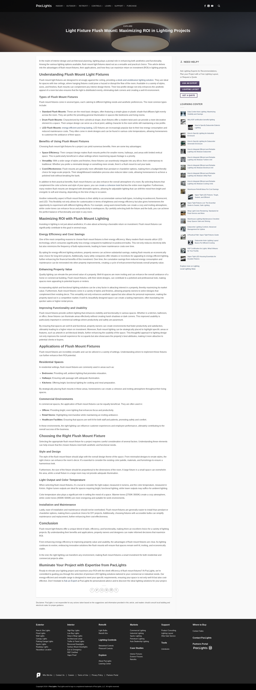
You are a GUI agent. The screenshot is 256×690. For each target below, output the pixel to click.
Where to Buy (199, 625)
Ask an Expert (70, 581)
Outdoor (70, 6)
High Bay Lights (73, 630)
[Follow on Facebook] (205, 6)
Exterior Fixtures (136, 657)
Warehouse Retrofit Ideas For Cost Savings (203, 189)
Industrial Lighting (137, 633)
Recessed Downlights (75, 644)
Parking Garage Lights (44, 641)
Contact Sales (198, 631)
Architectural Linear (74, 639)
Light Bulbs (103, 630)
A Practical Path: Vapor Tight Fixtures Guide (203, 235)
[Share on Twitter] (97, 590)
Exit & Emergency (74, 650)
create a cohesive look (109, 185)
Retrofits (133, 659)
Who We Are (47, 675)
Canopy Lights (41, 639)
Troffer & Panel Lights (75, 641)
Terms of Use (83, 675)
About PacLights (105, 661)
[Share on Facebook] (92, 590)
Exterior (40, 625)
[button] (219, 6)
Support (119, 6)
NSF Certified (72, 652)
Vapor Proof (71, 655)
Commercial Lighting (138, 630)
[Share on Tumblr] (116, 590)
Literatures (165, 649)
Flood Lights (40, 633)
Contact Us (60, 675)
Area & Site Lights (43, 630)
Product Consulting (168, 630)
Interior (71, 625)
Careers (71, 675)
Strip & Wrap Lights (74, 636)
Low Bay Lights (73, 633)
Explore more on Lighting (189, 266)
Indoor (59, 6)
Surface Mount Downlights (77, 647)
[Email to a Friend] (101, 590)
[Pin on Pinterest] (106, 590)
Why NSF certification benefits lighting (201, 120)
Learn (108, 6)
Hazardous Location (43, 650)
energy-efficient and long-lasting (77, 128)
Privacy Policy (97, 675)
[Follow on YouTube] (212, 6)
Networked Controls (106, 646)
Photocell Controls (106, 648)
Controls (96, 6)
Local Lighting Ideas (188, 269)
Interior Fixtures (136, 654)
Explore (128, 26)
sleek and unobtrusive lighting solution (135, 80)
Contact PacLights (202, 638)
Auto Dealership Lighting (139, 641)
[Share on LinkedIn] (111, 590)
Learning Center (105, 664)
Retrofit (83, 6)
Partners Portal (112, 675)
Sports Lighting (136, 636)
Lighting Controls (107, 640)
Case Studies (136, 648)
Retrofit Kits (103, 633)
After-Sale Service (168, 636)
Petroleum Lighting (137, 639)
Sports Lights (41, 644)
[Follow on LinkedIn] (208, 6)
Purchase (132, 6)
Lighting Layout (167, 633)
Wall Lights (40, 636)
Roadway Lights (42, 647)
